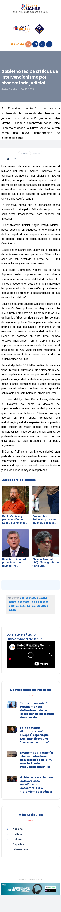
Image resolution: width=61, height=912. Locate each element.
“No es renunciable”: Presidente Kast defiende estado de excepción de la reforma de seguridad (37, 710)
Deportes (18, 844)
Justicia (24, 153)
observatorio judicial (30, 601)
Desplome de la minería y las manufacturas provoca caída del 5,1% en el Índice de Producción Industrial (36, 760)
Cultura (17, 839)
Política (36, 153)
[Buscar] (42, 44)
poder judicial (27, 605)
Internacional (20, 849)
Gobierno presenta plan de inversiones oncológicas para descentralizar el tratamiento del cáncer (36, 784)
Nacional (18, 829)
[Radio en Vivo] (28, 44)
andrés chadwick (29, 598)
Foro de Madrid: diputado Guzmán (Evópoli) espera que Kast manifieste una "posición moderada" (34, 735)
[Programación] (35, 44)
